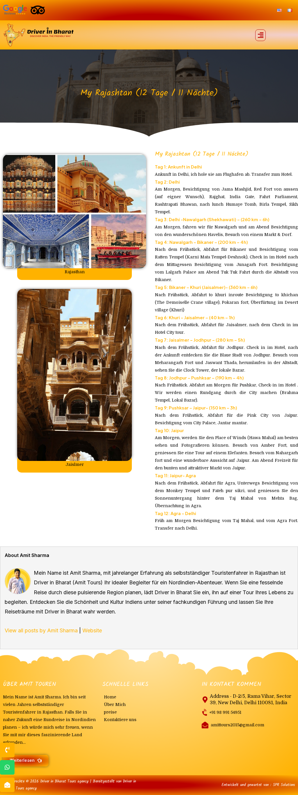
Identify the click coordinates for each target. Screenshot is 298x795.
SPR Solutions (284, 785)
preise (110, 712)
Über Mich (115, 704)
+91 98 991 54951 (225, 712)
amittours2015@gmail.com (237, 725)
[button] (260, 35)
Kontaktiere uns (120, 719)
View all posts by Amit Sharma (41, 630)
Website (92, 630)
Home (110, 697)
